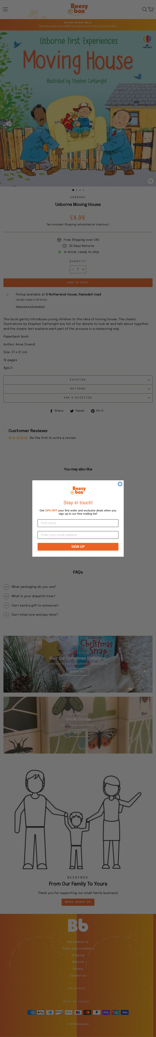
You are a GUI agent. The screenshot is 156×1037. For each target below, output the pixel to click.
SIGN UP (78, 546)
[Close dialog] (120, 484)
